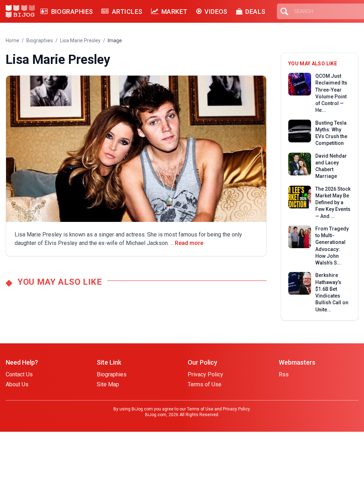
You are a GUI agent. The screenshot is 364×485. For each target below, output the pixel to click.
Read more (189, 243)
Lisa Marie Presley (80, 40)
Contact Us (19, 374)
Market (174, 11)
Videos (216, 11)
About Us (17, 384)
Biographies (72, 11)
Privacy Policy (205, 374)
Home (12, 40)
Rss (284, 374)
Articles (127, 11)
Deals (255, 11)
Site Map (108, 384)
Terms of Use (204, 384)
